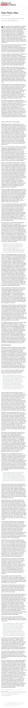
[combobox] (15, 8)
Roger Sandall (5, 15)
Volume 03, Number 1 (8, 689)
